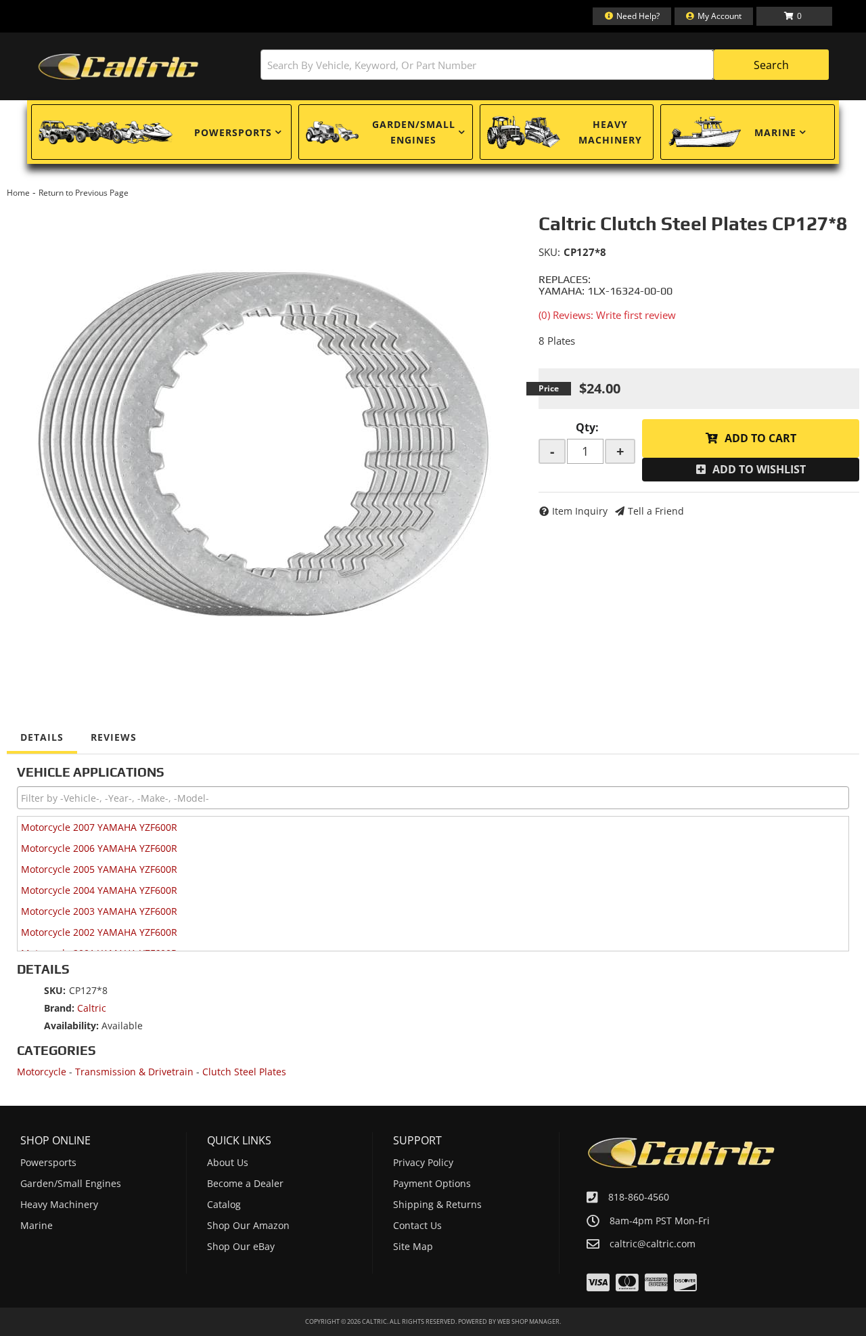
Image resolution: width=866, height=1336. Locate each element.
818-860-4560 (638, 1196)
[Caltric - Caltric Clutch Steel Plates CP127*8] (262, 436)
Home (18, 192)
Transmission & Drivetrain (134, 1071)
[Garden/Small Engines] (332, 132)
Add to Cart (760, 438)
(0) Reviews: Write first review (607, 315)
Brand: (59, 1007)
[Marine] (704, 132)
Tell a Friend (656, 510)
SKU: (549, 252)
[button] (544, 64)
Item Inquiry (580, 510)
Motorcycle (41, 1071)
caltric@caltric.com (653, 1244)
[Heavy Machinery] (523, 132)
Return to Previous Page (84, 192)
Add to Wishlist (759, 469)
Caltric (91, 1007)
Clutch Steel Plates (244, 1071)
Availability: (71, 1025)
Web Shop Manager (528, 1321)
